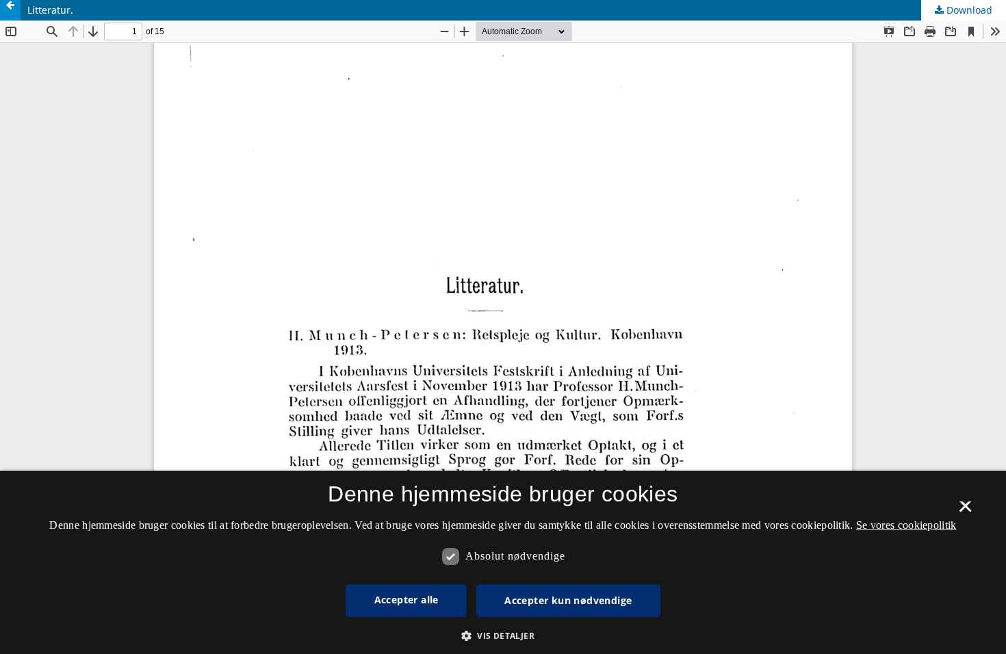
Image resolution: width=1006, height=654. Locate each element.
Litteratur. (50, 9)
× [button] (965, 511)
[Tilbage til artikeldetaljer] (10, 10)
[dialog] (503, 562)
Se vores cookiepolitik (906, 525)
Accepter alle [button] (406, 599)
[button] (503, 635)
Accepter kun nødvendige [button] (568, 600)
